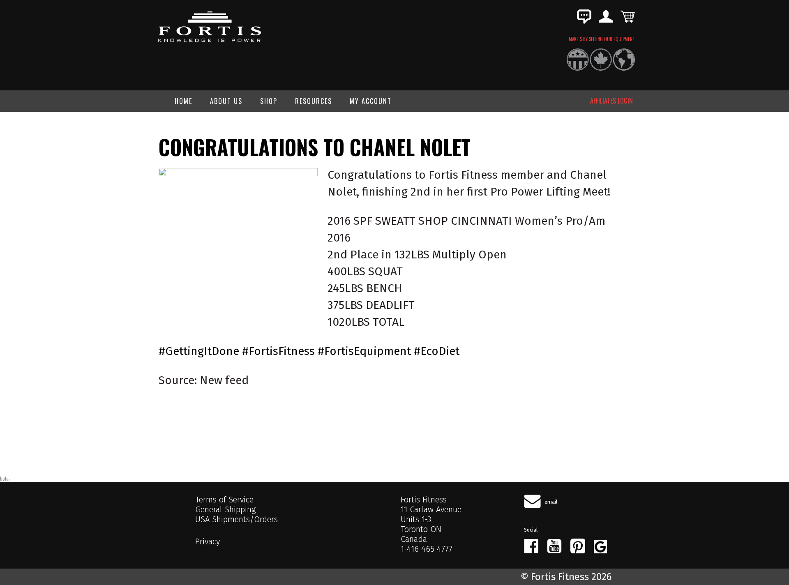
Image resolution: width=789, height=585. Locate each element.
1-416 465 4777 (426, 549)
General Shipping (225, 509)
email (551, 502)
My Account (371, 101)
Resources (313, 101)
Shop (268, 101)
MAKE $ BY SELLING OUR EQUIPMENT (602, 39)
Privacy (207, 541)
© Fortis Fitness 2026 (566, 577)
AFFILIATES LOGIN (611, 101)
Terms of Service (224, 499)
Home (183, 101)
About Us (226, 101)
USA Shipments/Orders (236, 519)
